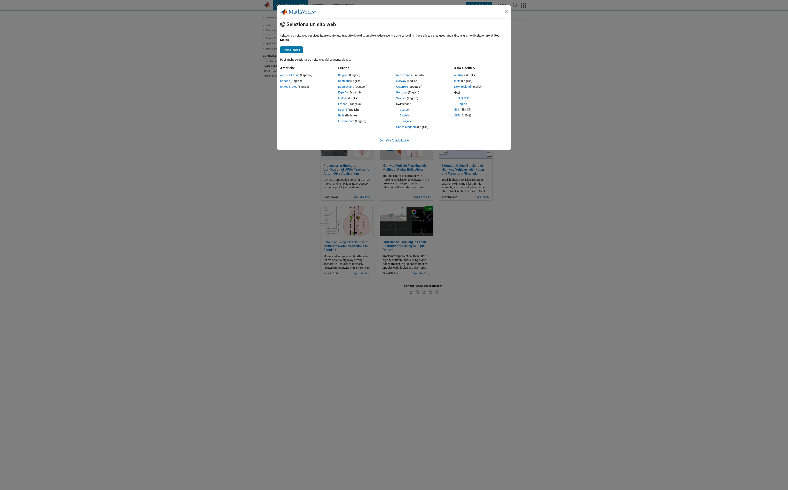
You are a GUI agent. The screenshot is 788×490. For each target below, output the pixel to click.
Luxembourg (346, 121)
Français (405, 121)
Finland (343, 98)
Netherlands (404, 75)
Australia (460, 75)
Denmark (344, 81)
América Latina (289, 75)
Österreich (402, 86)
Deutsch (405, 109)
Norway (401, 81)
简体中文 (463, 98)
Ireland (342, 109)
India (457, 81)
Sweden (401, 98)
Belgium (343, 75)
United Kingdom (406, 127)
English (404, 115)
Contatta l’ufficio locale (394, 140)
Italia (341, 115)
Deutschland (346, 86)
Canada (285, 81)
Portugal (401, 92)
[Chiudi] (506, 12)
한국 (457, 115)
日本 (457, 109)
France (342, 104)
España (343, 92)
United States (288, 86)
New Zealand (462, 86)
